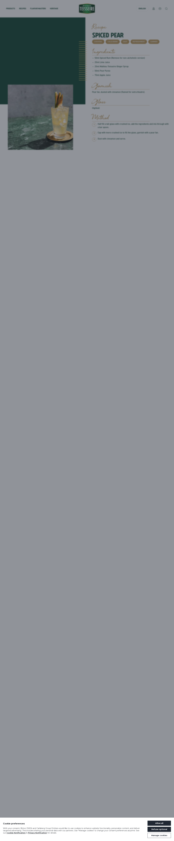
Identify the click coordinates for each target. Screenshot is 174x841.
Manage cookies (159, 835)
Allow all (159, 823)
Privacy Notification (37, 833)
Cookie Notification (16, 833)
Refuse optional (159, 829)
